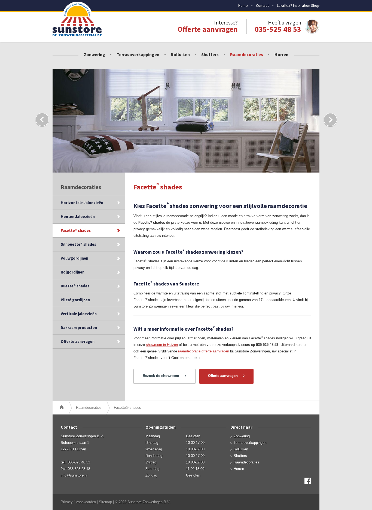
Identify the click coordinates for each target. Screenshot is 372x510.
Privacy (67, 502)
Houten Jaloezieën (78, 216)
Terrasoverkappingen (138, 54)
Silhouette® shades (78, 244)
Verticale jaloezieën (79, 313)
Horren (281, 54)
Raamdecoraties (246, 54)
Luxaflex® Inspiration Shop (298, 5)
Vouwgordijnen (74, 258)
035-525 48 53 (278, 29)
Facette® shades (76, 230)
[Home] (62, 407)
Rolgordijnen (72, 272)
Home (243, 5)
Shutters (210, 54)
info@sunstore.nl (74, 475)
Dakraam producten (79, 327)
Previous (42, 120)
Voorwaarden (86, 502)
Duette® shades (75, 286)
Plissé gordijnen (75, 299)
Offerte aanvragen (77, 341)
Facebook (307, 481)
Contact (262, 5)
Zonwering (94, 54)
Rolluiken (180, 54)
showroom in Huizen (162, 345)
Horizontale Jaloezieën (82, 202)
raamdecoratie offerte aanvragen (203, 351)
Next (330, 120)
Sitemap (105, 502)
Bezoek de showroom (161, 376)
